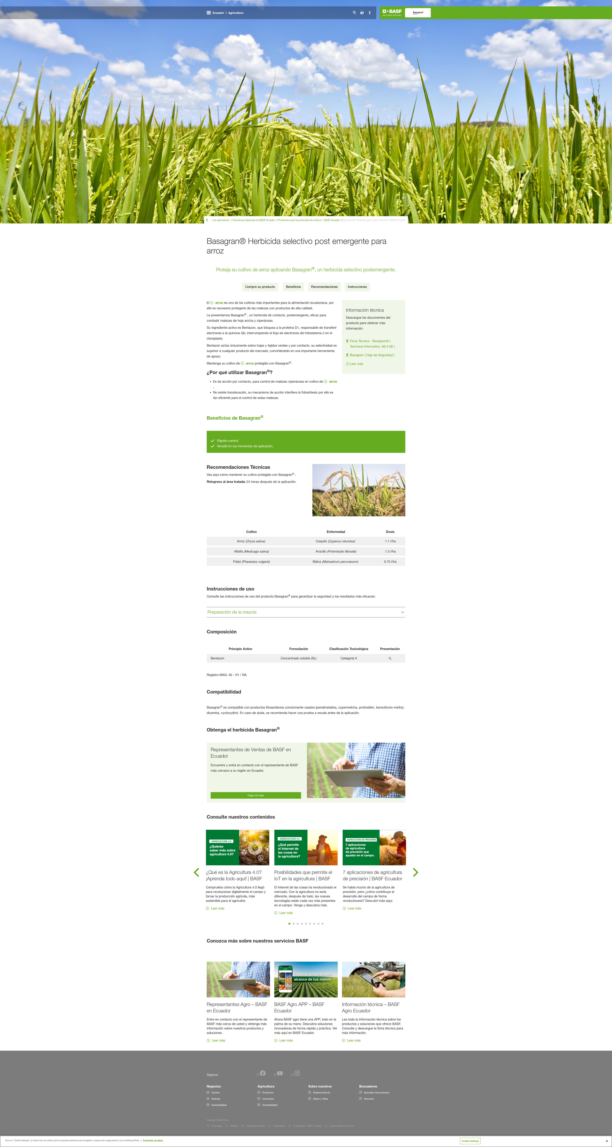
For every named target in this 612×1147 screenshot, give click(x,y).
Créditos (234, 1126)
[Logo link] (392, 12)
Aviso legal (216, 1126)
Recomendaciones (324, 287)
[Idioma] (362, 12)
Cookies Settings (470, 1141)
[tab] (289, 924)
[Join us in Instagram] (295, 1075)
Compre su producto (260, 287)
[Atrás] (207, 220)
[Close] (606, 1141)
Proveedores (279, 1126)
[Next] (416, 873)
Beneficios (293, 287)
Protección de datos (255, 1126)
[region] (306, 1141)
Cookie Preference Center (341, 1126)
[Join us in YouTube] (278, 1075)
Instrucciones (357, 287)
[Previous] (196, 873)
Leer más (356, 364)
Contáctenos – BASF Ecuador (307, 1126)
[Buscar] (354, 12)
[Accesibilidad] (370, 12)
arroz (219, 302)
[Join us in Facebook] (261, 1075)
